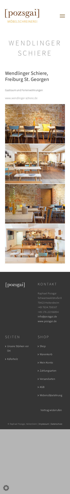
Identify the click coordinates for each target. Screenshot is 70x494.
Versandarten (47, 379)
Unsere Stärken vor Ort (18, 348)
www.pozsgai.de (47, 321)
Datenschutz (56, 424)
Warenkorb (46, 354)
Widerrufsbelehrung (51, 395)
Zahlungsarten (48, 371)
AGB (42, 387)
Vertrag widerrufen (51, 410)
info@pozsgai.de (47, 316)
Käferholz (12, 359)
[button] (6, 488)
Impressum (44, 424)
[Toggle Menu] (62, 16)
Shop (43, 346)
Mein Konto (46, 362)
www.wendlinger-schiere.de (21, 98)
